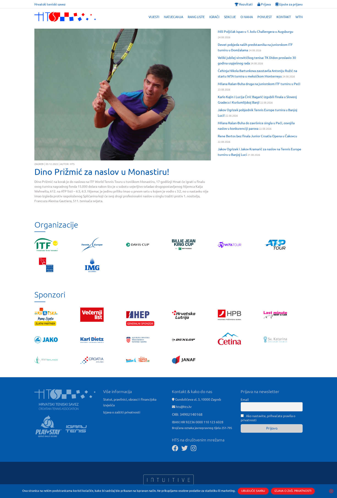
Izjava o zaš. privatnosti (292, 491)
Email (245, 399)
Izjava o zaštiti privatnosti (121, 412)
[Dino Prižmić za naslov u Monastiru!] (122, 94)
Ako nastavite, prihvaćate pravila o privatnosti (268, 418)
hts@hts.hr (184, 406)
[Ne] (331, 491)
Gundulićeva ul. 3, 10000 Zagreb (197, 399)
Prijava (265, 4)
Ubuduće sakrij (253, 491)
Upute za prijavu (290, 4)
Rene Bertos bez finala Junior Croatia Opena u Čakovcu (257, 136)
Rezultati (245, 4)
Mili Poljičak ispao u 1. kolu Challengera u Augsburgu (255, 31)
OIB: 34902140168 (187, 414)
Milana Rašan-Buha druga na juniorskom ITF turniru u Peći (259, 84)
